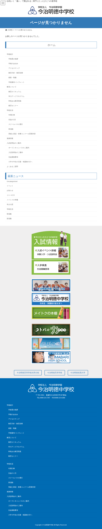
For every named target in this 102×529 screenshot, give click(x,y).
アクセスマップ (14, 68)
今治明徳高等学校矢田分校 (28, 373)
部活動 (10, 129)
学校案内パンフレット (16, 82)
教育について (11, 87)
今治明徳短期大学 (77, 373)
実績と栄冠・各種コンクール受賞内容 (22, 134)
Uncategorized (12, 181)
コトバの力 (11, 195)
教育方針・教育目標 (15, 73)
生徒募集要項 (13, 157)
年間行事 (11, 115)
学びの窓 (10, 205)
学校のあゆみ (13, 63)
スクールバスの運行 (15, 124)
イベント (10, 186)
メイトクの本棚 (12, 200)
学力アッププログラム (16, 96)
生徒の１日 (12, 473)
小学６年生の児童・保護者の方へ (20, 162)
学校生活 (10, 110)
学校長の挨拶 (13, 59)
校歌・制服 (12, 78)
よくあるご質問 (12, 166)
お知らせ (10, 190)
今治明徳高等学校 (54, 373)
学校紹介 (10, 54)
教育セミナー (13, 106)
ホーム (52, 45)
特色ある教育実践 (14, 101)
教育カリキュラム (14, 92)
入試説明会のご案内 (14, 143)
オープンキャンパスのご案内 (18, 148)
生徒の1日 (12, 120)
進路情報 (10, 138)
